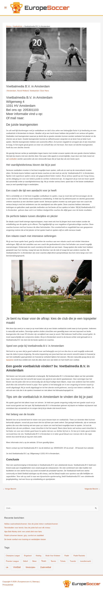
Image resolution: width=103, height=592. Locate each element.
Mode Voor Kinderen (52, 556)
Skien (34, 561)
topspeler (10, 360)
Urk (7, 567)
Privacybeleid (8, 585)
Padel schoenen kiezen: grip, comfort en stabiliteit (24, 535)
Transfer (73, 561)
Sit (33, 582)
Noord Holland (23, 91)
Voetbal (17, 567)
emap (36, 582)
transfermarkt (85, 561)
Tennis (53, 561)
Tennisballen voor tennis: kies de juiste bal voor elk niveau (27, 528)
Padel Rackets (79, 556)
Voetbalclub (34, 91)
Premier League (12, 561)
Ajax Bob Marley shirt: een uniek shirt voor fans (23, 531)
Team (43, 561)
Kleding (38, 556)
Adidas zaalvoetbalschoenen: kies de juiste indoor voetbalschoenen (31, 524)
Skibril (25, 561)
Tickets (63, 561)
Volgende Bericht (92, 489)
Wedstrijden (30, 567)
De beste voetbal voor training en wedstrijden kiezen (25, 539)
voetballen (13, 159)
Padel (66, 556)
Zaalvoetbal (45, 567)
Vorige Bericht (9, 489)
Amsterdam (11, 91)
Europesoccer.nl (24, 582)
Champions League (13, 556)
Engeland (28, 556)
